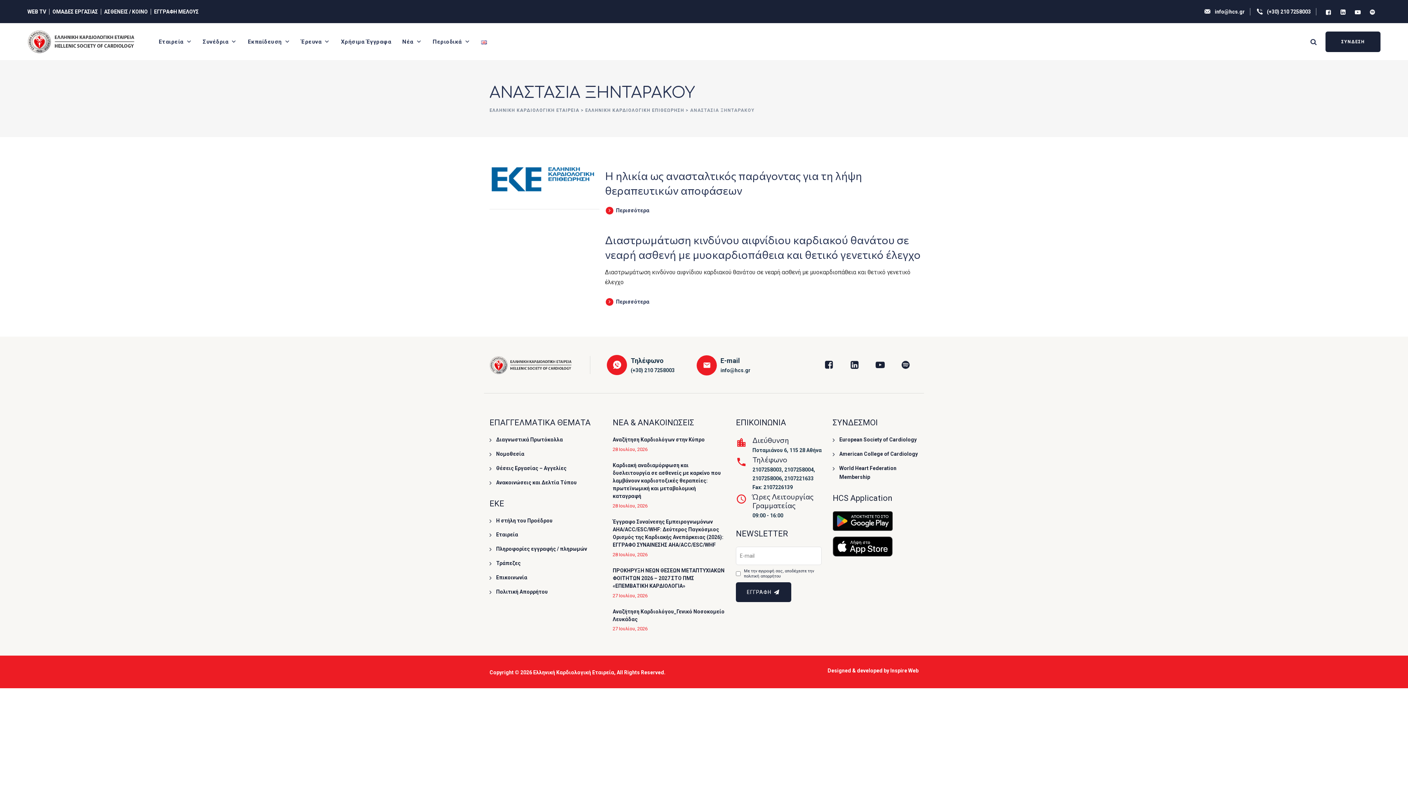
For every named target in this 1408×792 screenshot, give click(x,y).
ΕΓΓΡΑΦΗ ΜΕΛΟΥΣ (176, 12)
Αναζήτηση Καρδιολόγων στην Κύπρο (659, 440)
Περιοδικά (447, 41)
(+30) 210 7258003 (1289, 12)
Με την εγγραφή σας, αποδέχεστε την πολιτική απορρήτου (779, 574)
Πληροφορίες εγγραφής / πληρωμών (541, 549)
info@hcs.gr (1230, 12)
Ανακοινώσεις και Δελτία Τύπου (536, 482)
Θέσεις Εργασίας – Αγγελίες (531, 468)
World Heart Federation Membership (867, 472)
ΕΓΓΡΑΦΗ (760, 592)
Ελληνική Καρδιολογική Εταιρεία (573, 672)
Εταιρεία (171, 41)
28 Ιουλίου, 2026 (630, 449)
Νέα (408, 41)
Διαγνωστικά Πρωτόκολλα (529, 440)
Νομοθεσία (510, 454)
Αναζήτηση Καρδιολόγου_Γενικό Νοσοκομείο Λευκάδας (669, 615)
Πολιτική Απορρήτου (522, 592)
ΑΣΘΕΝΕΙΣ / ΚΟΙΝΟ (126, 12)
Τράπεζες (508, 563)
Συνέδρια (215, 41)
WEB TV (36, 12)
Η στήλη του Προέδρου (524, 521)
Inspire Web (904, 671)
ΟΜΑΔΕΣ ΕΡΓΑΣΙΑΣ (75, 12)
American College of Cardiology (878, 454)
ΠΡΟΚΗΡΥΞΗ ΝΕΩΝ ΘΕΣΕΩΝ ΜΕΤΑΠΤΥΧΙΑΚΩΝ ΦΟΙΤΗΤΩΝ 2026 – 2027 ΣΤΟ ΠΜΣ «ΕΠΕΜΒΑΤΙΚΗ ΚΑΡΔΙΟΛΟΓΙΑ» (669, 578)
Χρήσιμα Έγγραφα (366, 41)
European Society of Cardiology (878, 440)
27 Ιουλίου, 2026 (630, 595)
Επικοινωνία (511, 577)
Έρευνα (311, 41)
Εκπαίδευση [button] (265, 41)
